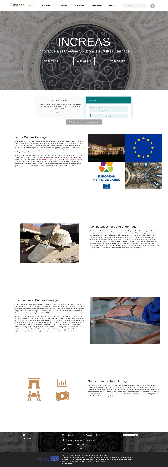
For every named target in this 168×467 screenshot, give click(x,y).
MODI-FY (43, 159)
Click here (59, 113)
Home (31, 5)
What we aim (79, 5)
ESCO (131, 235)
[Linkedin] (152, 6)
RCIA (58, 159)
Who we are (62, 5)
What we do (45, 5)
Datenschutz (27, 438)
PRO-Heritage (51, 159)
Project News (97, 5)
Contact (112, 5)
